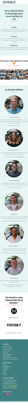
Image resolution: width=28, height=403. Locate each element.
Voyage (4, 372)
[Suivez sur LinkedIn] (10, 394)
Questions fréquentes (8, 349)
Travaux (5, 371)
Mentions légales (7, 355)
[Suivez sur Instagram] (7, 394)
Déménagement (6, 366)
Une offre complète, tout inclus (10, 380)
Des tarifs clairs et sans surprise (10, 385)
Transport (5, 374)
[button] (0, 402)
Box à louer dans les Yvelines (9, 357)
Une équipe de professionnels (10, 383)
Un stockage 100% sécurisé (9, 381)
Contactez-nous (6, 351)
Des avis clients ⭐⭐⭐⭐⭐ (10, 386)
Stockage (5, 364)
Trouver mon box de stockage (10, 388)
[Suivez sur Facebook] (5, 394)
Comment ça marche (8, 347)
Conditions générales (8, 354)
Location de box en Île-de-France (10, 359)
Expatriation (5, 369)
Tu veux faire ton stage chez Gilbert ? (14, 332)
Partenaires (5, 352)
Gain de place (6, 368)
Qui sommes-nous (7, 346)
